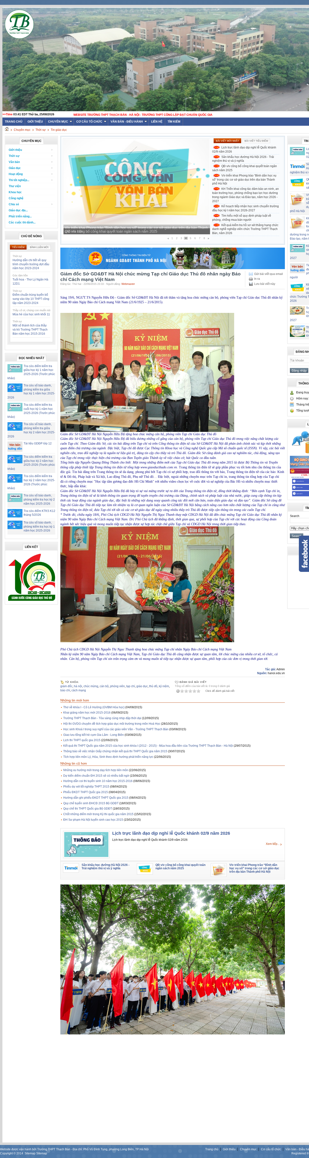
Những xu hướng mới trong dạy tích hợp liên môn (95, 770)
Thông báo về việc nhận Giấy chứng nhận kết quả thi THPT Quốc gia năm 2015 (115, 751)
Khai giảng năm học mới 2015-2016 (87, 712)
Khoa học (15, 192)
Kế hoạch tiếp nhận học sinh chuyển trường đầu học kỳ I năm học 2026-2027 (245, 208)
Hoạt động (16, 174)
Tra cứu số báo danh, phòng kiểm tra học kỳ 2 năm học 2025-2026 (39, 499)
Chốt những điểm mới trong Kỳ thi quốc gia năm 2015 (98, 814)
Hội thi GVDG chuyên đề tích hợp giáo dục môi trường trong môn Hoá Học (111, 723)
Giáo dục (15, 168)
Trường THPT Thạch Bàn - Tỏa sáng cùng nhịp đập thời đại (102, 718)
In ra (257, 278)
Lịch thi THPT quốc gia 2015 (81, 740)
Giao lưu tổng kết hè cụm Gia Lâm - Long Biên (93, 735)
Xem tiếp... (273, 844)
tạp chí (130, 686)
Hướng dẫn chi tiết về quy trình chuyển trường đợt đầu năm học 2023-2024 (31, 264)
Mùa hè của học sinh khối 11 (31, 314)
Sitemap (30, 1153)
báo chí (65, 690)
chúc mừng (91, 686)
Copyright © (8, 1153)
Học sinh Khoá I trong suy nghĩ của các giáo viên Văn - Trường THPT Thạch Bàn (116, 729)
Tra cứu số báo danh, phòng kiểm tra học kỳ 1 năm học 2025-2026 (39, 526)
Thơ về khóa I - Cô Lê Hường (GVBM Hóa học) (94, 707)
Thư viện (15, 186)
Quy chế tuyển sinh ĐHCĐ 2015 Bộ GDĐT (91, 803)
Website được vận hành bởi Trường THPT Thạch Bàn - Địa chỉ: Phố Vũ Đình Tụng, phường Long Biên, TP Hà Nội (74, 1149)
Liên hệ (156, 121)
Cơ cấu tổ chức (89, 121)
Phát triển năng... (20, 216)
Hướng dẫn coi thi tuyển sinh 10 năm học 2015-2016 (98, 781)
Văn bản (14, 162)
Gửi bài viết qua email (268, 274)
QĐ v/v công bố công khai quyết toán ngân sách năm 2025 (244, 168)
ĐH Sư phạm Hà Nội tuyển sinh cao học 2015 (93, 819)
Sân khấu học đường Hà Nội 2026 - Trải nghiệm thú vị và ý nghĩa (243, 159)
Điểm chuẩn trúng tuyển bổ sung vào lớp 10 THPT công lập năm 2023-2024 (31, 299)
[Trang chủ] (7, 130)
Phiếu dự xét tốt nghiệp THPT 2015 (86, 786)
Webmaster (128, 283)
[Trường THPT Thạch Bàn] (31, 601)
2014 (19, 1153)
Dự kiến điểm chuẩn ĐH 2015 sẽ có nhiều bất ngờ (96, 775)
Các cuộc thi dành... (22, 222)
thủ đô (153, 686)
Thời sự (40, 130)
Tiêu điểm (18, 247)
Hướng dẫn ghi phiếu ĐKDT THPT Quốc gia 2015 (95, 797)
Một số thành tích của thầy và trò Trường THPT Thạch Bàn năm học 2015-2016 (30, 329)
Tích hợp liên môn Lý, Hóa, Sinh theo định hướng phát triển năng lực (108, 757)
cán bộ (104, 686)
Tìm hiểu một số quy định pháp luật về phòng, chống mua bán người (241, 217)
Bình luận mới (39, 247)
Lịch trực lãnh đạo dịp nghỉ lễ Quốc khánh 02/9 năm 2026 (244, 149)
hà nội (78, 686)
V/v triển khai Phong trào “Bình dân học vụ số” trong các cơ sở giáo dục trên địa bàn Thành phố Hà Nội (244, 179)
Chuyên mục (58, 121)
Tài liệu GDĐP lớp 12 (38, 443)
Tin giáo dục (59, 130)
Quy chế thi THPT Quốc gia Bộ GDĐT (87, 808)
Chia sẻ (14, 204)
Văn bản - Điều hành (127, 121)
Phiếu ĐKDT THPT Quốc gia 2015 (85, 792)
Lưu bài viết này (264, 284)
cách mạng (78, 690)
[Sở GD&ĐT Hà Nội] (172, 268)
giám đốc (66, 686)
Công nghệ (16, 198)
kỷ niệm (164, 686)
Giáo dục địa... (18, 210)
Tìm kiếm (174, 121)
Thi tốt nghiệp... (19, 180)
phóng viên (117, 686)
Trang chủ (211, 1149)
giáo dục (142, 686)
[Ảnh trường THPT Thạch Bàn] (172, 1033)
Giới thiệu (35, 121)
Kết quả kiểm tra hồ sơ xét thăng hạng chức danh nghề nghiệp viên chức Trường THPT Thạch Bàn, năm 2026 (245, 229)
